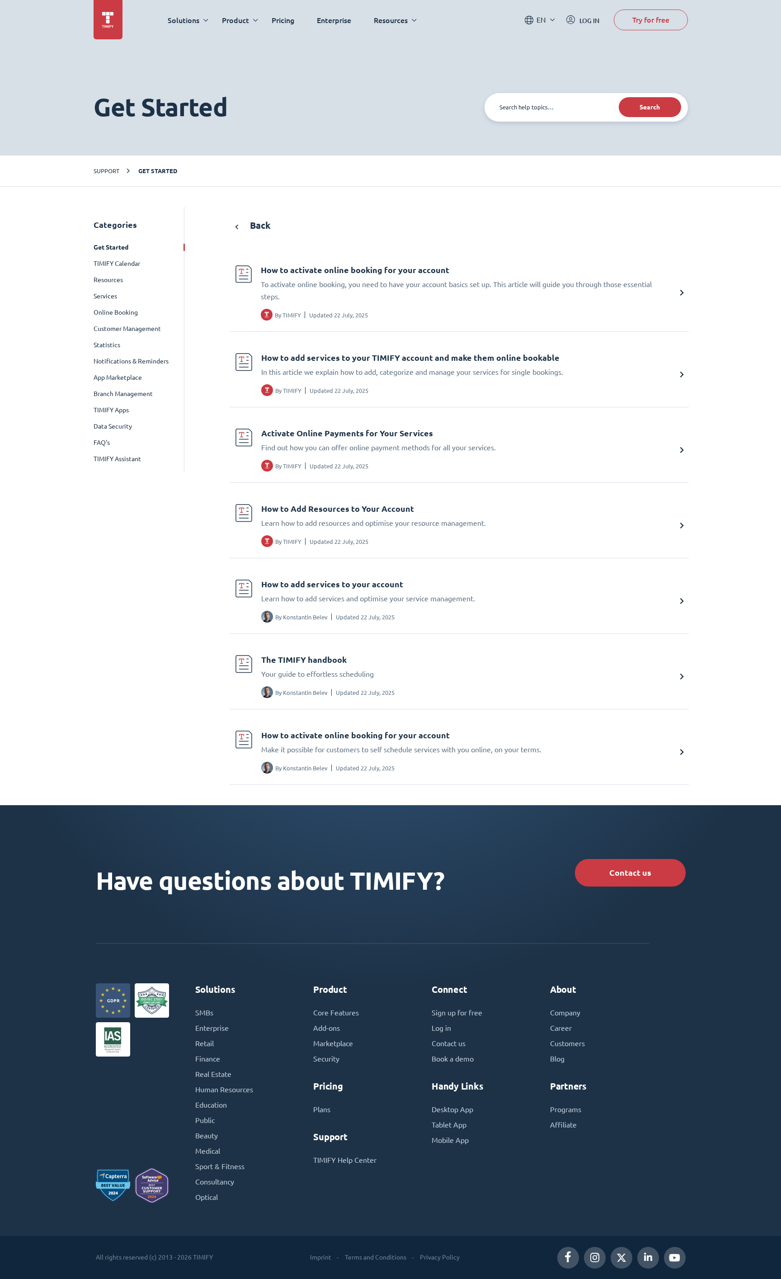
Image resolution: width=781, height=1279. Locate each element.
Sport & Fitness (220, 1166)
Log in (441, 1028)
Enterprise (334, 20)
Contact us (630, 873)
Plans (321, 1109)
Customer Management (127, 328)
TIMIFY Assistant (117, 459)
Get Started (158, 171)
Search (650, 107)
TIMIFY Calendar (117, 263)
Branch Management (123, 393)
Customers (567, 1043)
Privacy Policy (440, 1257)
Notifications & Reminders (131, 361)
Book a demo (453, 1059)
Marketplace (333, 1043)
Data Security (113, 426)
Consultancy (214, 1182)
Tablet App (449, 1125)
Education (211, 1105)
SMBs (204, 1013)
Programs (565, 1109)
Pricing (283, 20)
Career (561, 1028)
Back (259, 225)
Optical (206, 1197)
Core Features (336, 1013)
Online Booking (116, 312)
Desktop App (452, 1109)
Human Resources (224, 1089)
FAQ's (102, 442)
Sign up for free (457, 1013)
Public (205, 1120)
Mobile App (450, 1140)
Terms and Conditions (375, 1257)
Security (326, 1059)
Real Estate (213, 1074)
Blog (557, 1059)
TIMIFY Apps (111, 410)
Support (106, 170)
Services (105, 296)
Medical (207, 1151)
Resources (108, 279)
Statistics (107, 345)
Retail (204, 1043)
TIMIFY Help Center (344, 1160)
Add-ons (326, 1028)
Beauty (206, 1136)
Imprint (320, 1257)
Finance (207, 1059)
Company (565, 1013)
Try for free (650, 19)
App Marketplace (118, 377)
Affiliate (563, 1125)
